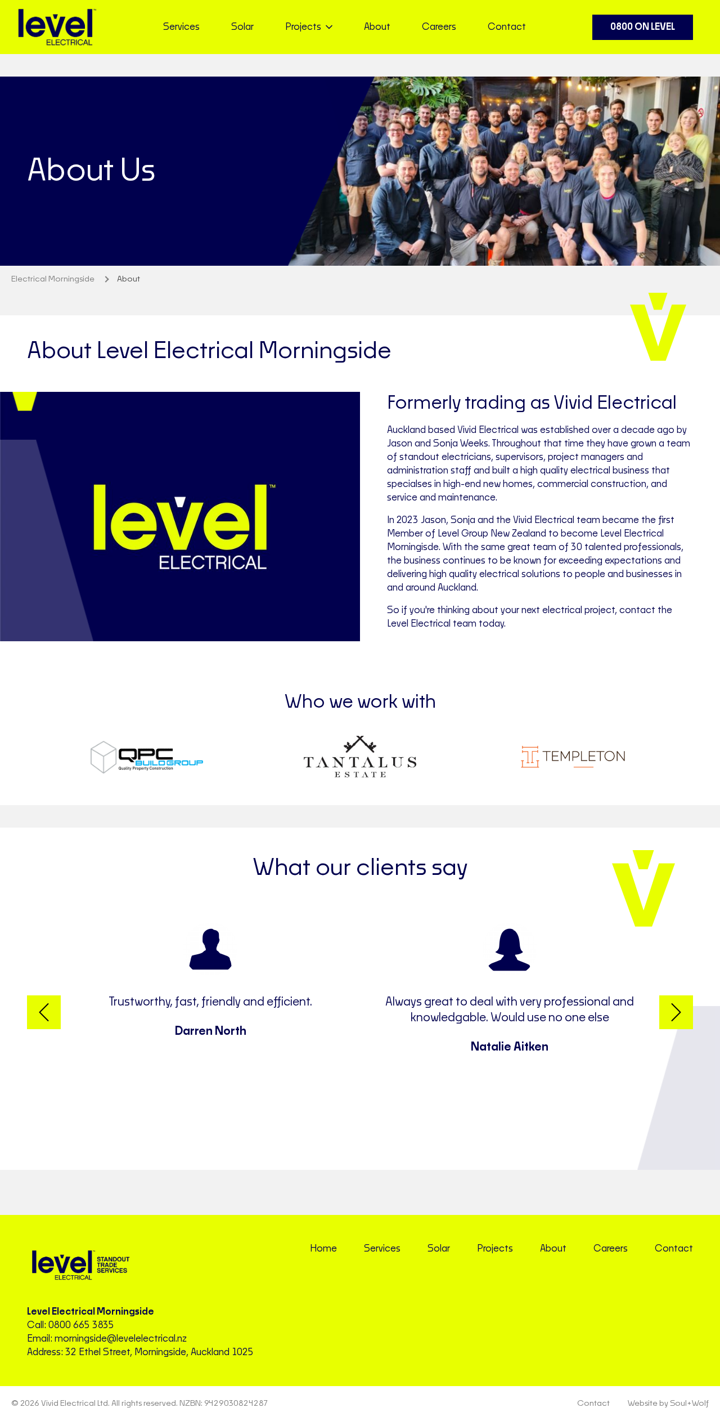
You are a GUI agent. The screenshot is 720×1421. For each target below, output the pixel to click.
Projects (495, 1248)
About (377, 27)
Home (323, 1248)
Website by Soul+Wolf (668, 1403)
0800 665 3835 (81, 1325)
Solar (242, 27)
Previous (44, 1012)
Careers (439, 27)
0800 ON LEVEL (642, 27)
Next (676, 1012)
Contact (507, 27)
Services (181, 27)
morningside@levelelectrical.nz (121, 1338)
